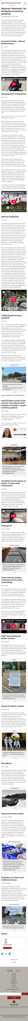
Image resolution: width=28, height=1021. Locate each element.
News (14, 973)
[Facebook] (2, 954)
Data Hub (14, 975)
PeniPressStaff (7, 944)
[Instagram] (11, 971)
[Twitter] (6, 954)
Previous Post (14, 959)
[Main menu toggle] (25, 3)
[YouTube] (17, 971)
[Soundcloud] (20, 971)
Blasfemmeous (5, 65)
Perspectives (14, 982)
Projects (14, 983)
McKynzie (14, 71)
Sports (14, 976)
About (14, 985)
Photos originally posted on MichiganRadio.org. (13, 395)
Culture (14, 978)
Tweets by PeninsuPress (12, 989)
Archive (14, 998)
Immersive (14, 980)
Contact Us (14, 987)
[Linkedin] (10, 954)
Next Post (14, 962)
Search (14, 991)
